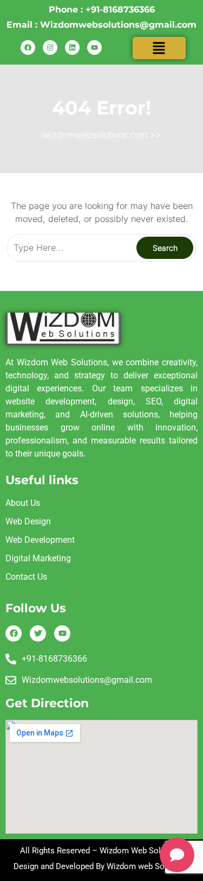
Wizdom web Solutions (148, 866)
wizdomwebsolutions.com (95, 134)
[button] (159, 48)
